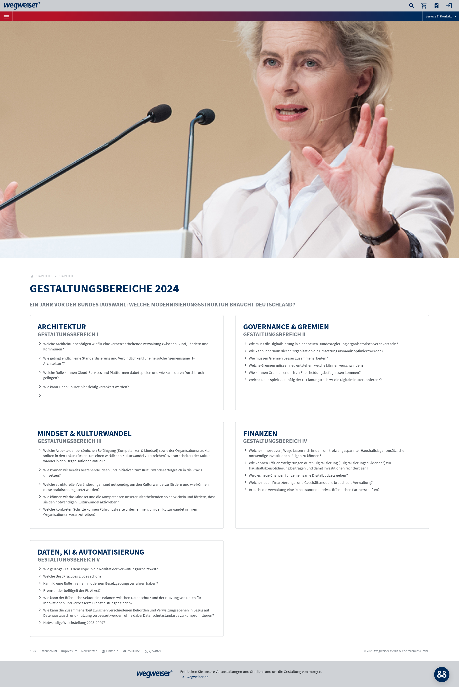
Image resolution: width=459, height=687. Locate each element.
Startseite (67, 276)
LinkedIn (112, 651)
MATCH (441, 674)
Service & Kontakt (439, 16)
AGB (33, 651)
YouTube (133, 651)
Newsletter (89, 651)
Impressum (69, 651)
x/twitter (155, 651)
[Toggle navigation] (6, 16)
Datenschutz (48, 651)
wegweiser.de (197, 676)
